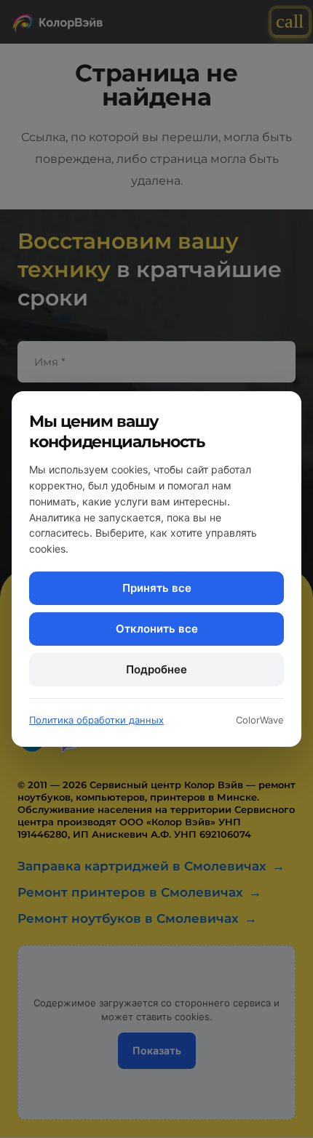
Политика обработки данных (96, 720)
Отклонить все (157, 629)
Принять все (156, 588)
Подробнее (156, 669)
